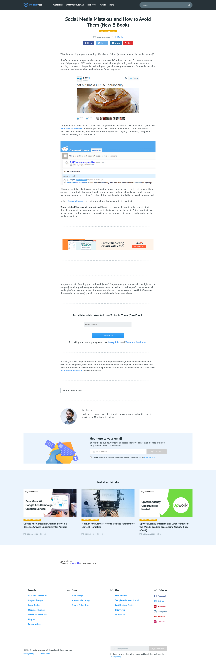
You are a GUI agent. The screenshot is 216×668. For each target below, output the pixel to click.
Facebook (162, 596)
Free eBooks (121, 595)
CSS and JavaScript (37, 595)
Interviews (120, 609)
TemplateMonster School (127, 600)
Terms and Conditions (136, 342)
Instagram (162, 611)
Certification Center (124, 605)
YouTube (161, 616)
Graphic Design (35, 600)
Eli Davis (119, 37)
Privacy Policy (114, 342)
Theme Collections (80, 605)
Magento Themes (36, 609)
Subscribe (160, 648)
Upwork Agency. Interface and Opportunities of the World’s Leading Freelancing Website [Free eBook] (164, 527)
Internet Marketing (107, 31)
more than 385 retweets (72, 128)
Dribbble (161, 621)
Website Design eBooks (72, 390)
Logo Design (34, 605)
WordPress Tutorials (75, 5)
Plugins (103, 5)
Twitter (161, 601)
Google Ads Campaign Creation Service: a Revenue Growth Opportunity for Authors (45, 525)
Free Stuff (92, 5)
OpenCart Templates (38, 614)
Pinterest (162, 606)
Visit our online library (71, 370)
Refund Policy (45, 653)
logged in (76, 563)
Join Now (159, 452)
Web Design (58, 5)
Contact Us (120, 614)
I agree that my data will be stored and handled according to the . (123, 457)
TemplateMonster (76, 201)
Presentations (34, 624)
